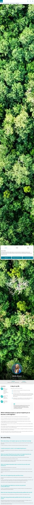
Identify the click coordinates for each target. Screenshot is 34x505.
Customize (17, 258)
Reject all (6, 257)
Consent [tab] (6, 247)
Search (30, 1)
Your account (28, 1)
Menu (33, 1)
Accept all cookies (28, 257)
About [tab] (28, 247)
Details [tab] (17, 247)
